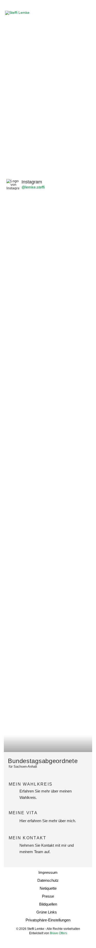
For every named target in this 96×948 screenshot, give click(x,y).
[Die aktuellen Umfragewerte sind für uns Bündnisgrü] (48, 627)
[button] (86, 12)
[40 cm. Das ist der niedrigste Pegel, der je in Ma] (48, 240)
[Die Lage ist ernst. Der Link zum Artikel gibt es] (48, 295)
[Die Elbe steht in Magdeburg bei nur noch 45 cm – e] (48, 386)
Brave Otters (58, 933)
